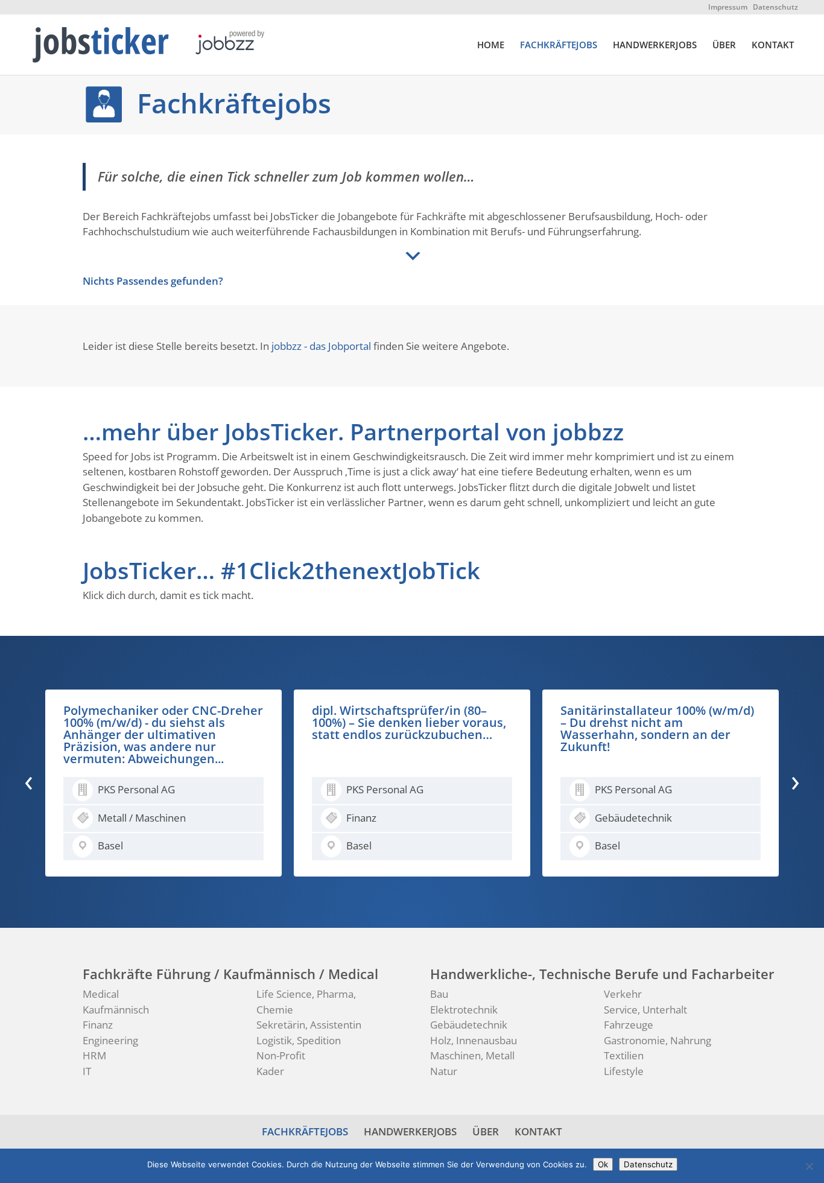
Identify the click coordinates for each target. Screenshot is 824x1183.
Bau (439, 994)
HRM (94, 1055)
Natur (443, 1071)
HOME (490, 45)
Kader (270, 1071)
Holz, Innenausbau (473, 1040)
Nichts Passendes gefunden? (153, 281)
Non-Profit (280, 1055)
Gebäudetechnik (468, 1025)
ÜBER (724, 45)
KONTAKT (773, 45)
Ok (603, 1164)
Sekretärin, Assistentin (308, 1025)
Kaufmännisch (116, 1009)
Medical (101, 994)
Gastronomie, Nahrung (657, 1040)
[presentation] (28, 781)
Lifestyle (624, 1071)
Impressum (727, 7)
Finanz (98, 1025)
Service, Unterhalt (645, 1009)
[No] (809, 1166)
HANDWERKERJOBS (655, 45)
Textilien (624, 1055)
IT (87, 1071)
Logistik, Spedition (298, 1040)
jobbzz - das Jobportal (321, 346)
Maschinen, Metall (472, 1055)
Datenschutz (775, 7)
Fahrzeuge (628, 1025)
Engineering (110, 1040)
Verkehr (623, 994)
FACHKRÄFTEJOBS (558, 45)
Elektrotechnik (464, 1009)
